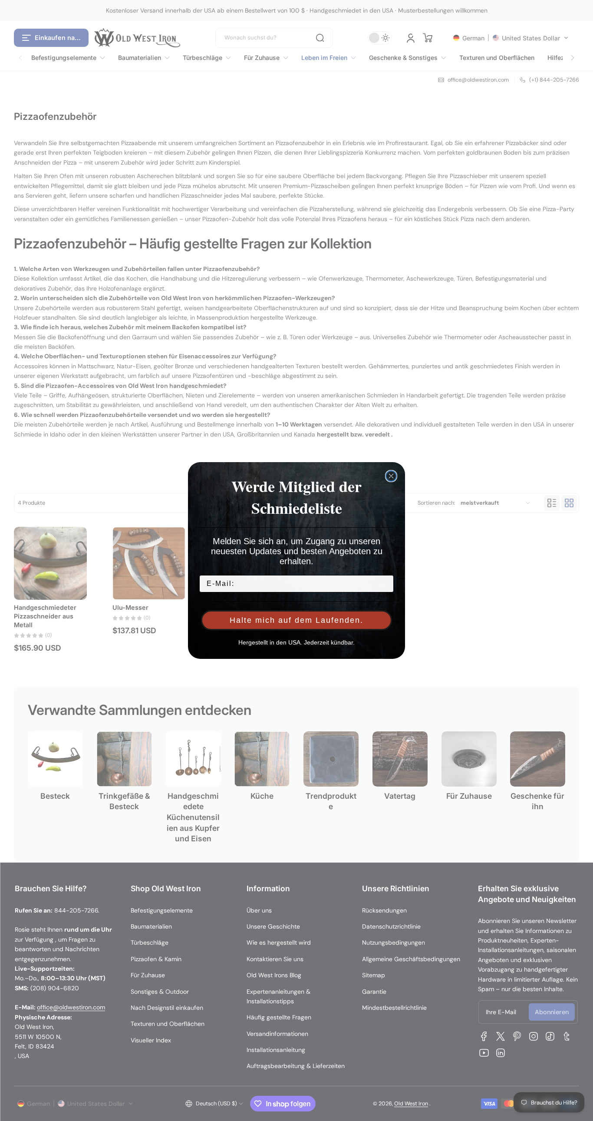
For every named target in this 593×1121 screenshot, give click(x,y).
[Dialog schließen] (391, 476)
